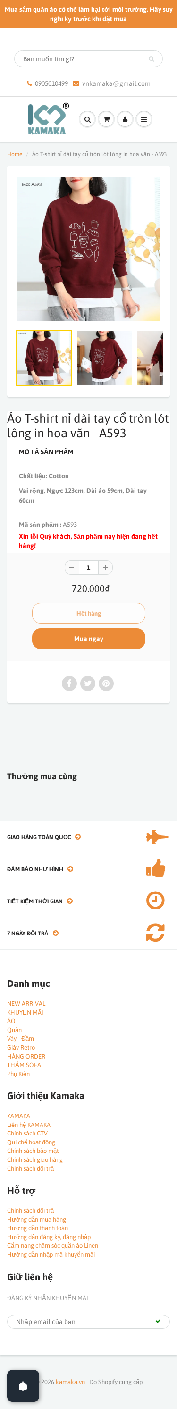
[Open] (23, 1386)
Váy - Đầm (20, 1038)
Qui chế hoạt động (31, 1142)
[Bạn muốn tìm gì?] (151, 59)
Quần (14, 1030)
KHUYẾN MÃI (25, 1012)
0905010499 (51, 83)
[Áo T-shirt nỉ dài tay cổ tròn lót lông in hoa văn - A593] (88, 249)
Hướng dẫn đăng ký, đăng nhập (49, 1237)
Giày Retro (21, 1047)
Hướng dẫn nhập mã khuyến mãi (51, 1254)
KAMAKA (18, 1115)
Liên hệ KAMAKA (29, 1124)
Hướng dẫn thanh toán (37, 1228)
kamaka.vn (70, 1381)
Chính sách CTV (27, 1133)
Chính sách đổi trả (30, 1168)
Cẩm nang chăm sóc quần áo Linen (52, 1245)
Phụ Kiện (18, 1073)
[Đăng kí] (158, 1321)
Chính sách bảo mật (33, 1150)
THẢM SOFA (24, 1064)
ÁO (11, 1021)
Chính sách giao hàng (35, 1159)
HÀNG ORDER (26, 1056)
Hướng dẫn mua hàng (36, 1219)
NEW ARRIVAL (26, 1003)
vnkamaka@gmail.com (116, 83)
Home (14, 154)
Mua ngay (88, 638)
